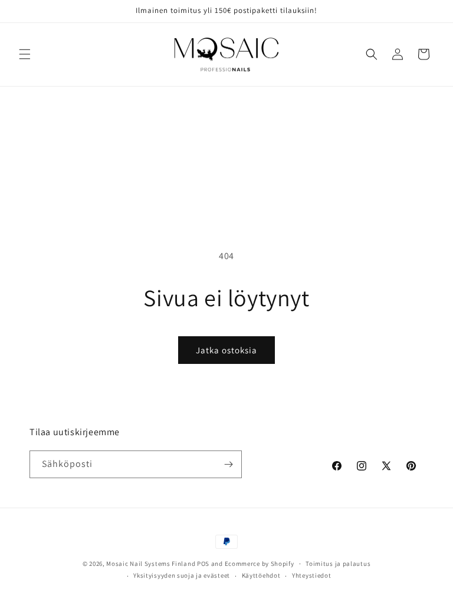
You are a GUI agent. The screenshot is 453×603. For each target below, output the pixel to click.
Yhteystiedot (311, 575)
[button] (25, 54)
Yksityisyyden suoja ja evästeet (181, 575)
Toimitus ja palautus (338, 563)
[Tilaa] (228, 464)
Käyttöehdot (261, 575)
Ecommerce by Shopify (259, 563)
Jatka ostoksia (226, 350)
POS (203, 563)
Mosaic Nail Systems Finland (150, 563)
